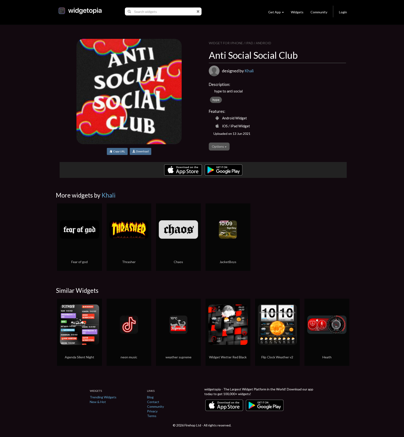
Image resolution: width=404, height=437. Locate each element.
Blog (150, 397)
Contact (153, 402)
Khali (249, 70)
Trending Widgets (103, 397)
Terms (151, 416)
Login (343, 12)
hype (216, 100)
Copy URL (118, 151)
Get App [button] (274, 12)
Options (218, 146)
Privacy (152, 411)
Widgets (297, 12)
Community (318, 12)
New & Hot (98, 402)
